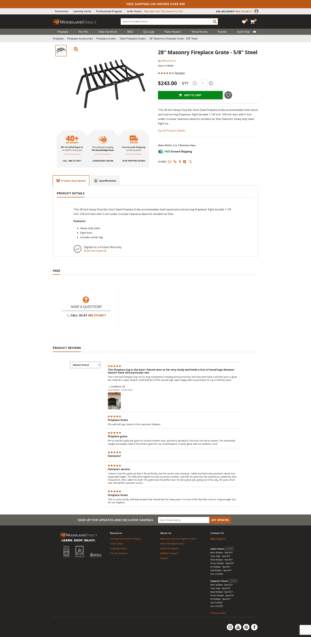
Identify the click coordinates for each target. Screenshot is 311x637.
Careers (164, 558)
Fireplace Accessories (80, 38)
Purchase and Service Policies (125, 538)
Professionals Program (109, 11)
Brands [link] (222, 32)
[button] (256, 11)
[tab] (71, 180)
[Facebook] (254, 627)
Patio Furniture (107, 32)
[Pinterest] (246, 627)
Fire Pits (83, 32)
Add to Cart (193, 95)
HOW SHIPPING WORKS (133, 161)
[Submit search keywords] (214, 21)
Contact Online (218, 613)
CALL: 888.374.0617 (72, 161)
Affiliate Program (169, 553)
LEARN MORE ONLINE (102, 161)
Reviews (180, 73)
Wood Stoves (199, 32)
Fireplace (62, 32)
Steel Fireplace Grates (133, 38)
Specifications (107, 180)
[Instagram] (230, 627)
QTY (185, 83)
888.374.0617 (97, 315)
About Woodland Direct (172, 543)
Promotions (61, 11)
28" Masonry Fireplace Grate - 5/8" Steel (173, 38)
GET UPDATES (220, 520)
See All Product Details (171, 130)
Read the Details (94, 250)
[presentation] (61, 50)
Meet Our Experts (169, 548)
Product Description (73, 180)
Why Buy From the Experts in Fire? (178, 538)
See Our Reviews (119, 553)
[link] (246, 32)
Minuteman (168, 60)
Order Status (134, 11)
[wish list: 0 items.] (244, 22)
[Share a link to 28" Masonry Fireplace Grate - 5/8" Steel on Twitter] (190, 161)
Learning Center (82, 11)
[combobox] (169, 21)
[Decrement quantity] (194, 83)
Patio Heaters (173, 32)
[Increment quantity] (210, 83)
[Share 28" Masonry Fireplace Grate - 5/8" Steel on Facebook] (180, 161)
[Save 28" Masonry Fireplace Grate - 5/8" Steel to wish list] (228, 95)
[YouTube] (238, 627)
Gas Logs (148, 32)
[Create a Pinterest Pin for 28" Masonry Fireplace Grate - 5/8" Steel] (184, 161)
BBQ (130, 32)
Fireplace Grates (106, 38)
